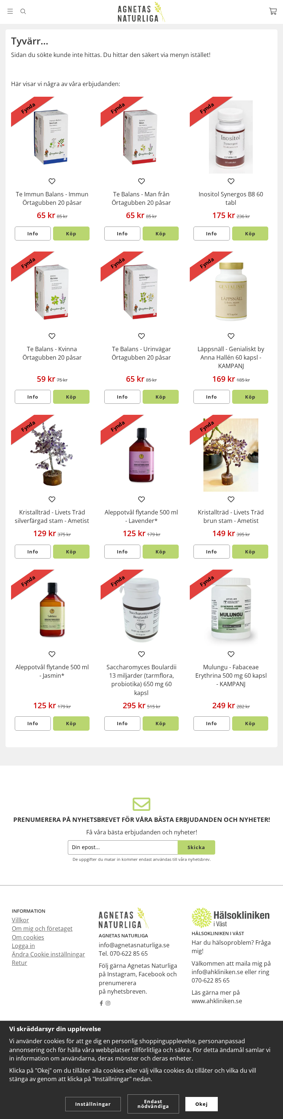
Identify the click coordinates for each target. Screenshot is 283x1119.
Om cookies (28, 937)
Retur (19, 963)
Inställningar (93, 1104)
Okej (201, 1104)
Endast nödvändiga (153, 1103)
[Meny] (10, 11)
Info (32, 233)
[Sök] (23, 11)
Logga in (23, 946)
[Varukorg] (272, 11)
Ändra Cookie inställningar (48, 954)
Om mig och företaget (42, 928)
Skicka (196, 847)
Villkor (20, 920)
